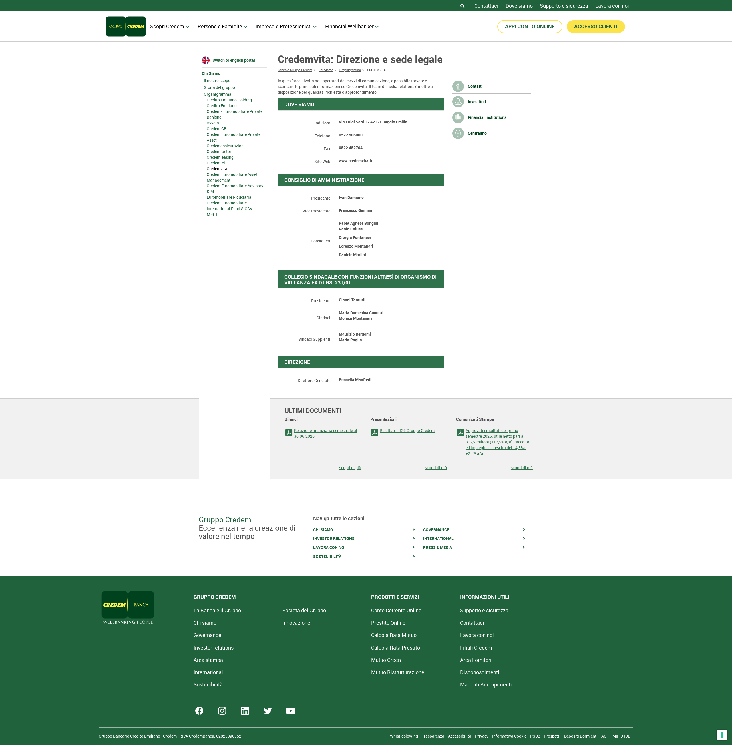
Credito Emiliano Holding (229, 100)
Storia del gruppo (219, 87)
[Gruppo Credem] (126, 26)
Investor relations (214, 647)
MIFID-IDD (621, 736)
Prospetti (552, 736)
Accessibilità (460, 736)
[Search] (462, 5)
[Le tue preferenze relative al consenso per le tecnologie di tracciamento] (722, 735)
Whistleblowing (404, 736)
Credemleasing (220, 157)
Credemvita (217, 168)
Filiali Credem (476, 647)
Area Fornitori (476, 659)
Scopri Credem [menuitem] (167, 26)
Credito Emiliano (222, 105)
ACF (605, 736)
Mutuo (397, 672)
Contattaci (486, 5)
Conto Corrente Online (396, 610)
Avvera (213, 123)
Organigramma (217, 94)
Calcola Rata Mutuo (394, 635)
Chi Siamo (211, 73)
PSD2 (535, 736)
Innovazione (296, 622)
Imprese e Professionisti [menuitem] (284, 26)
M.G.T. (212, 214)
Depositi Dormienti (581, 736)
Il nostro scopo (217, 80)
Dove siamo (519, 5)
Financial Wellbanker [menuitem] (349, 26)
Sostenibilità (208, 684)
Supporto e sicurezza (564, 5)
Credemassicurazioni (226, 145)
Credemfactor (219, 151)
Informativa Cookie (509, 736)
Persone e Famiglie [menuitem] (220, 26)
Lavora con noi (612, 5)
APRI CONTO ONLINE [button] (530, 26)
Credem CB (216, 128)
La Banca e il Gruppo (217, 610)
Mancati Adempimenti (486, 684)
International (208, 672)
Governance (207, 635)
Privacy (482, 736)
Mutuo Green (386, 659)
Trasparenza (433, 736)
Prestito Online (388, 622)
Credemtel (216, 163)
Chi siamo (205, 622)
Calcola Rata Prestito (395, 647)
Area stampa (208, 659)
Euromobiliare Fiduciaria (229, 197)
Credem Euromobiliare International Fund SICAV (229, 205)
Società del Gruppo (304, 610)
